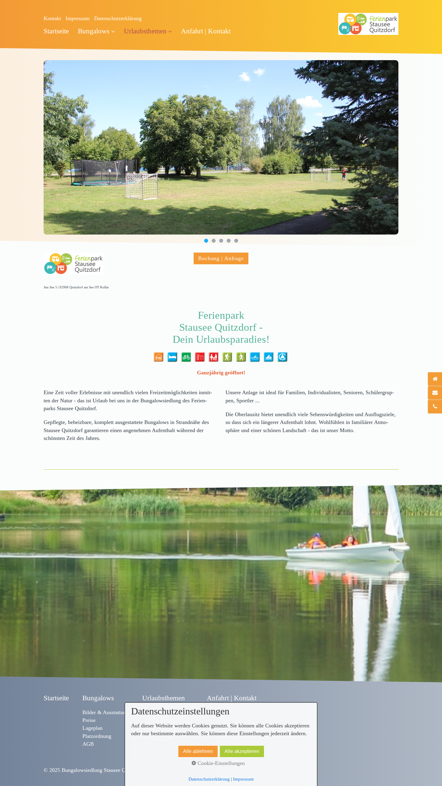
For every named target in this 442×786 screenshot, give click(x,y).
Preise (89, 720)
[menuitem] (58, 31)
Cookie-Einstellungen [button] (220, 763)
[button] (221, 258)
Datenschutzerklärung (118, 18)
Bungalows (93, 31)
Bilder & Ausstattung (105, 712)
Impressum (78, 18)
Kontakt (52, 18)
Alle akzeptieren (242, 751)
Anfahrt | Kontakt (206, 31)
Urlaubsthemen (145, 31)
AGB (88, 744)
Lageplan (92, 728)
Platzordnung (96, 736)
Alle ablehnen (198, 751)
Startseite (56, 31)
